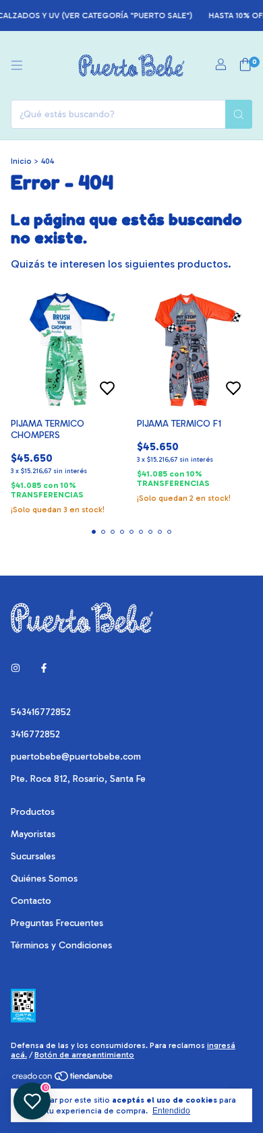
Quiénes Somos (44, 878)
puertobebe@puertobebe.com (76, 756)
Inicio (21, 161)
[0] (245, 65)
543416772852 (41, 712)
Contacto (31, 901)
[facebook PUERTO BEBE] (44, 668)
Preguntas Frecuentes (57, 923)
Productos (33, 812)
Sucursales (33, 856)
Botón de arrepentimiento (84, 1055)
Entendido (171, 1110)
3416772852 (35, 734)
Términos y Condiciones (61, 945)
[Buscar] (238, 114)
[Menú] (17, 65)
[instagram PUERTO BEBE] (15, 668)
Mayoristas (33, 834)
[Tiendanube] (63, 1079)
